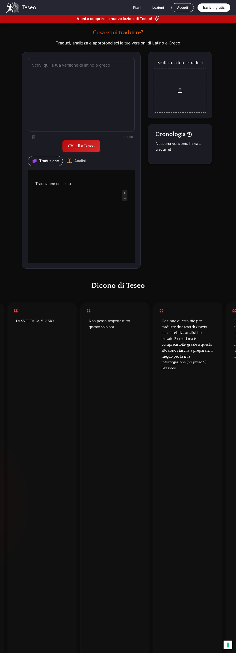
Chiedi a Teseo (81, 146)
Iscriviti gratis (214, 7)
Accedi (182, 7)
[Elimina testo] (34, 137)
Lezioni (158, 7)
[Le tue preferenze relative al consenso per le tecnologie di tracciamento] (228, 645)
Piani (137, 7)
